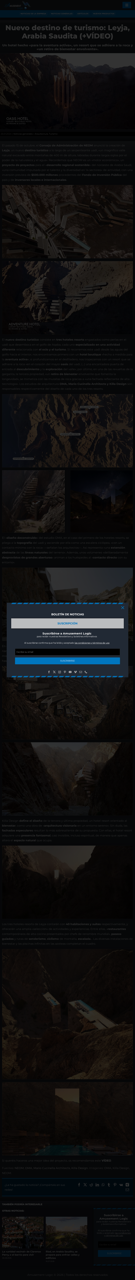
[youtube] (70, 672)
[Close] (123, 607)
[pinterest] (65, 672)
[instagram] (59, 672)
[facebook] (49, 672)
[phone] (86, 672)
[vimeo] (75, 672)
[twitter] (54, 672)
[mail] (80, 672)
